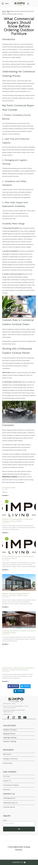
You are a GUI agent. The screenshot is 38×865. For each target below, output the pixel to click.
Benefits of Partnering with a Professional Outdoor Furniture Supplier (17, 520)
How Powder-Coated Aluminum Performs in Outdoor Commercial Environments (18, 669)
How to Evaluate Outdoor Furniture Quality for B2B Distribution (18, 557)
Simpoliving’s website (9, 477)
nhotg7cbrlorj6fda (8, 488)
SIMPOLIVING (6, 372)
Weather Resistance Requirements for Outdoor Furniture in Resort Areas (16, 594)
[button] (13, 686)
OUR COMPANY (9, 772)
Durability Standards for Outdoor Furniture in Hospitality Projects (19, 632)
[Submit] (19, 829)
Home (4, 11)
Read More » (5, 495)
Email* (5, 820)
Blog (8, 11)
